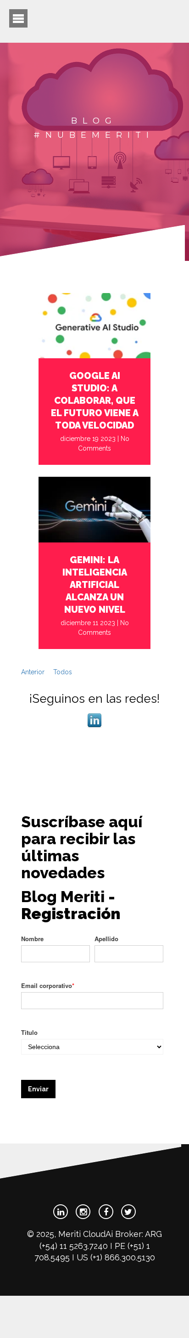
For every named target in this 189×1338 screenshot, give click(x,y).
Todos (62, 672)
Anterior (32, 672)
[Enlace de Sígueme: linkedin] (94, 725)
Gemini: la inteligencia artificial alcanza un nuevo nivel (94, 584)
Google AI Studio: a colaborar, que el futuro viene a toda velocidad (95, 400)
